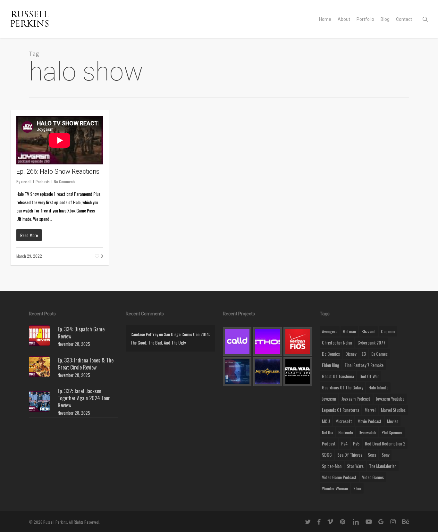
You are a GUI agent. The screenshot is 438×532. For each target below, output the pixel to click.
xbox (357, 488)
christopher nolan (337, 342)
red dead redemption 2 (385, 443)
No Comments (64, 181)
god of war (369, 376)
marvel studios (393, 409)
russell (26, 181)
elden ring (330, 365)
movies (392, 421)
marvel (370, 409)
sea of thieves (349, 454)
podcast (329, 443)
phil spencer (392, 432)
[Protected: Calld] (237, 341)
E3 (364, 353)
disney (350, 353)
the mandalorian (382, 465)
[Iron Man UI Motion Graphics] (237, 371)
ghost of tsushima (338, 376)
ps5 (356, 443)
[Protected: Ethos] (267, 341)
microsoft (343, 421)
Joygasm (329, 398)
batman (349, 331)
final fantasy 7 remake (364, 365)
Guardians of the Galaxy (342, 387)
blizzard (368, 331)
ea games (379, 353)
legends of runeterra (340, 409)
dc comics (331, 353)
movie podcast (370, 421)
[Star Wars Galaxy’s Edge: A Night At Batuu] (297, 371)
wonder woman (335, 488)
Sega (372, 454)
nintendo (345, 432)
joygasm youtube (390, 398)
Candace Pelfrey (144, 334)
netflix (327, 432)
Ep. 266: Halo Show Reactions (57, 171)
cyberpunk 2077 (371, 342)
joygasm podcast (355, 398)
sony (385, 454)
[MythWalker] (267, 371)
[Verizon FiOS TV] (297, 341)
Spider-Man (331, 465)
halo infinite (378, 387)
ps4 (344, 443)
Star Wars (355, 465)
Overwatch (367, 432)
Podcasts (43, 181)
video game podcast (339, 477)
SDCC (327, 454)
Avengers (329, 331)
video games (373, 477)
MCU (326, 421)
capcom (388, 331)
